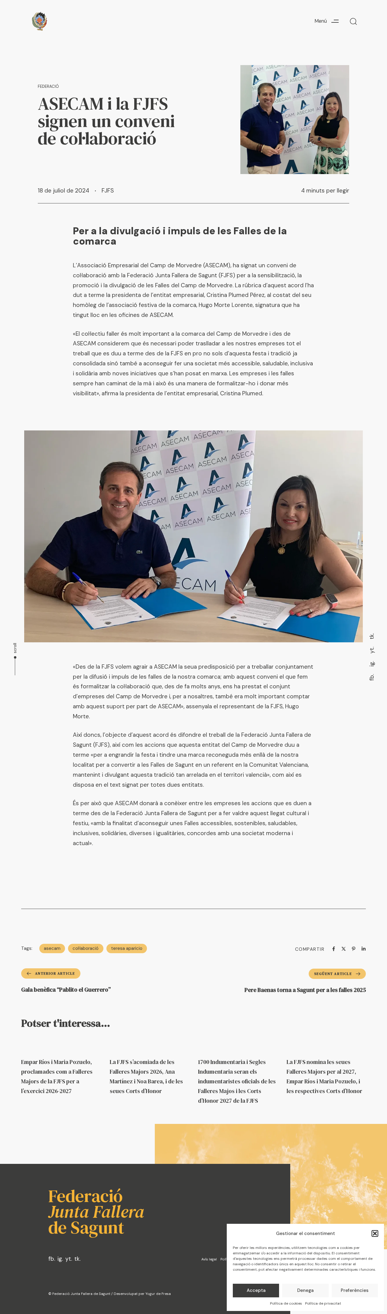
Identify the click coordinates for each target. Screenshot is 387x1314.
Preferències (355, 1290)
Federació (48, 86)
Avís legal (209, 1259)
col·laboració (86, 948)
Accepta (256, 1290)
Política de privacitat (323, 1303)
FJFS (108, 190)
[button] (375, 1233)
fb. (372, 677)
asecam (52, 948)
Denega (305, 1290)
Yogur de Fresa (158, 1294)
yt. (372, 650)
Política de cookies (286, 1303)
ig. (372, 664)
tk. (372, 636)
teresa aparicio (126, 948)
